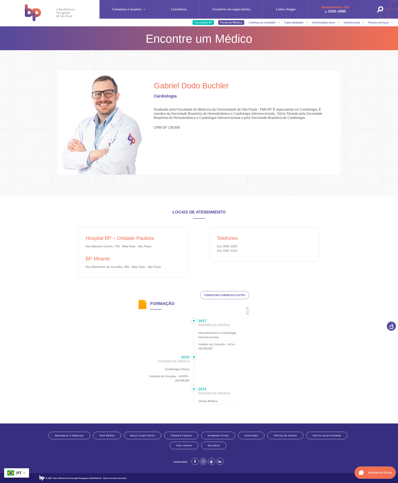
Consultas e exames (127, 9)
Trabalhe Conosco (181, 435)
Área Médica (107, 435)
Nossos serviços (378, 22)
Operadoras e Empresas (69, 435)
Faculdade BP (203, 22)
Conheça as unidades (262, 22)
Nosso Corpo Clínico (142, 435)
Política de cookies (285, 435)
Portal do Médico (231, 22)
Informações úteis (324, 22)
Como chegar (286, 9)
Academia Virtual (218, 435)
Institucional (352, 22)
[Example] (203, 461)
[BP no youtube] (211, 461)
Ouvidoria (214, 445)
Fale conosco (184, 445)
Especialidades (294, 22)
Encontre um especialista (231, 9)
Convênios (179, 9)
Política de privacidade (327, 435)
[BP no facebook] (195, 461)
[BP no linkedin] (219, 461)
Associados (251, 435)
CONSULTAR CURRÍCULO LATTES (224, 295)
